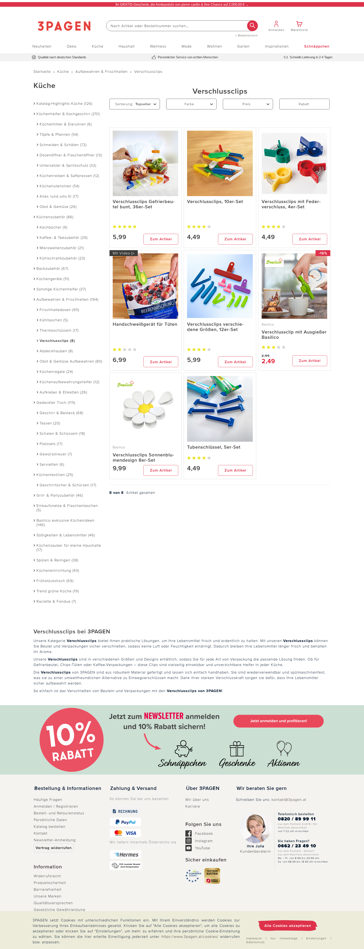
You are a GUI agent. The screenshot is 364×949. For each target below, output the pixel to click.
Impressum (254, 938)
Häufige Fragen (48, 799)
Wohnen (214, 46)
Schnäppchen (316, 46)
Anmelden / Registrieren (56, 806)
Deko (71, 46)
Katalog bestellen (50, 826)
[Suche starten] (252, 25)
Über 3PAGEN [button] (202, 788)
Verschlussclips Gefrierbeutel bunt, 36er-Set (143, 204)
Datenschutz (255, 942)
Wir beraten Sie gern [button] (262, 788)
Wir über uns (197, 799)
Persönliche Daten (50, 819)
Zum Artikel (161, 239)
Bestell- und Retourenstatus (59, 813)
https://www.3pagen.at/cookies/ (189, 936)
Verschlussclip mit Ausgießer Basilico (294, 334)
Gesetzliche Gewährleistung (59, 909)
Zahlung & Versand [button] (133, 788)
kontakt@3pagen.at (289, 799)
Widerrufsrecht (47, 876)
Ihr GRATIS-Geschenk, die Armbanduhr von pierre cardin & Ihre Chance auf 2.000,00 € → (182, 4)
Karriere (192, 806)
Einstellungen (316, 938)
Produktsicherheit (50, 882)
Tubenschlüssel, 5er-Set (214, 447)
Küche (97, 46)
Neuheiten (42, 46)
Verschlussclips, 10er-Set (215, 202)
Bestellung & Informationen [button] (68, 788)
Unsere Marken (48, 896)
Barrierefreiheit (48, 889)
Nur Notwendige (284, 938)
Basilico (268, 324)
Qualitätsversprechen (53, 903)
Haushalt (127, 46)
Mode (187, 46)
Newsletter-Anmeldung (55, 840)
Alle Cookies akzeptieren (287, 925)
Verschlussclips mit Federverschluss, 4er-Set (291, 204)
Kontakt (40, 833)
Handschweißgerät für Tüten (145, 324)
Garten (243, 46)
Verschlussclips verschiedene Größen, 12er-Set (215, 327)
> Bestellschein (246, 35)
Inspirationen (277, 46)
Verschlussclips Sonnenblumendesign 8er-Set (143, 457)
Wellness (158, 46)
